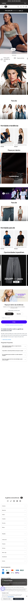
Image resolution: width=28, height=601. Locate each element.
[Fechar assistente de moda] (25, 580)
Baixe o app (4, 552)
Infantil (3, 514)
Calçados (3, 518)
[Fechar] (27, 596)
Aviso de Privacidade (11, 596)
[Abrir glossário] (15, 534)
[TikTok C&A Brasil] (11, 501)
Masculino (19, 313)
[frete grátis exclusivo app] (14, 12)
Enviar (14, 322)
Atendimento (4, 556)
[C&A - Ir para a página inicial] (5, 6)
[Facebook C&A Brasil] (20, 501)
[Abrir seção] (16, 506)
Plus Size (3, 523)
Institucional (4, 539)
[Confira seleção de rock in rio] (14, 199)
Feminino (9, 313)
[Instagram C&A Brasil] (8, 501)
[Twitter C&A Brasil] (17, 501)
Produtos (3, 543)
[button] (18, 7)
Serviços (3, 548)
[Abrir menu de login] (21, 7)
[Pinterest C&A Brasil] (14, 501)
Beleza (3, 527)
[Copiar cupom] (25, 3)
